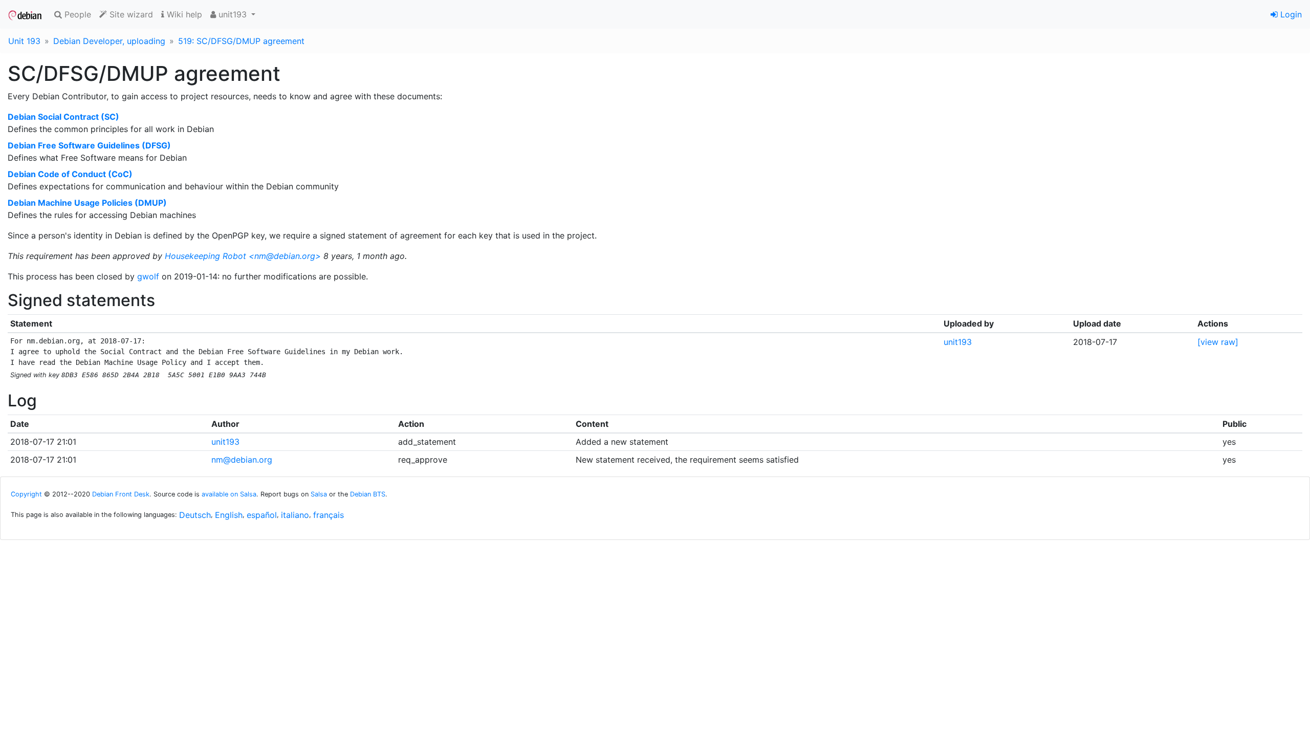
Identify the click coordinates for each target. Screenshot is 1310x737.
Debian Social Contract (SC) (63, 117)
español (262, 515)
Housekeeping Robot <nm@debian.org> (243, 256)
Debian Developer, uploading (109, 41)
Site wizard (130, 14)
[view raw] (1217, 342)
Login (1290, 14)
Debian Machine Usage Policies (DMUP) (87, 203)
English (229, 515)
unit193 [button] (232, 14)
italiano (295, 515)
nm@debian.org (241, 459)
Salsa (319, 494)
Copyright (26, 494)
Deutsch (195, 515)
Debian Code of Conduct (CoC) (70, 174)
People (76, 14)
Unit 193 (24, 41)
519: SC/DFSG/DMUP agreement (241, 41)
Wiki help (183, 14)
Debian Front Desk (120, 494)
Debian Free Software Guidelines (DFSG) (89, 145)
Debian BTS (367, 494)
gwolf (148, 276)
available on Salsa (229, 494)
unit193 (958, 342)
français (328, 515)
